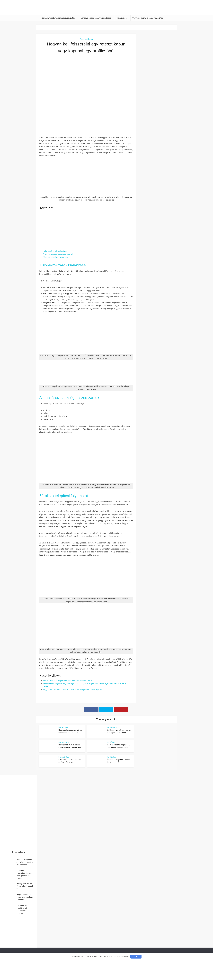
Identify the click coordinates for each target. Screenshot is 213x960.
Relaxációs (122, 18)
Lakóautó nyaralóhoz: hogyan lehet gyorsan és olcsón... (24, 874)
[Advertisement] (86, 82)
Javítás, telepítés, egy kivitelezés (96, 18)
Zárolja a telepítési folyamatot (55, 257)
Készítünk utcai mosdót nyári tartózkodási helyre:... (22, 909)
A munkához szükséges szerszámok (58, 254)
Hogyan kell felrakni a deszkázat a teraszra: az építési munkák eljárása (72, 689)
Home (41, 27)
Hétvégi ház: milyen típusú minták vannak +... (25, 886)
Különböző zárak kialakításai (55, 251)
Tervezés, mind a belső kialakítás (147, 18)
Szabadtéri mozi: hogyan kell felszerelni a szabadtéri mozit (67, 680)
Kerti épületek (86, 39)
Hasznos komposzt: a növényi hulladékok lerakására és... (25, 862)
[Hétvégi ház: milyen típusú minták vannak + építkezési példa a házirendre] (9, 886)
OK (136, 956)
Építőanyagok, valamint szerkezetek (58, 18)
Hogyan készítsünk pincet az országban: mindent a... (25, 897)
